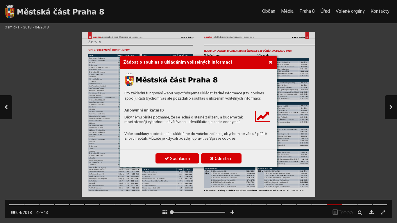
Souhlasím (179, 158)
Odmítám (223, 158)
